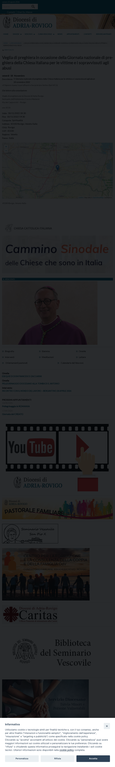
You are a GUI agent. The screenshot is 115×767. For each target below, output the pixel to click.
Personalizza (22, 758)
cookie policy (66, 750)
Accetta (93, 758)
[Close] (107, 726)
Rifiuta (57, 758)
